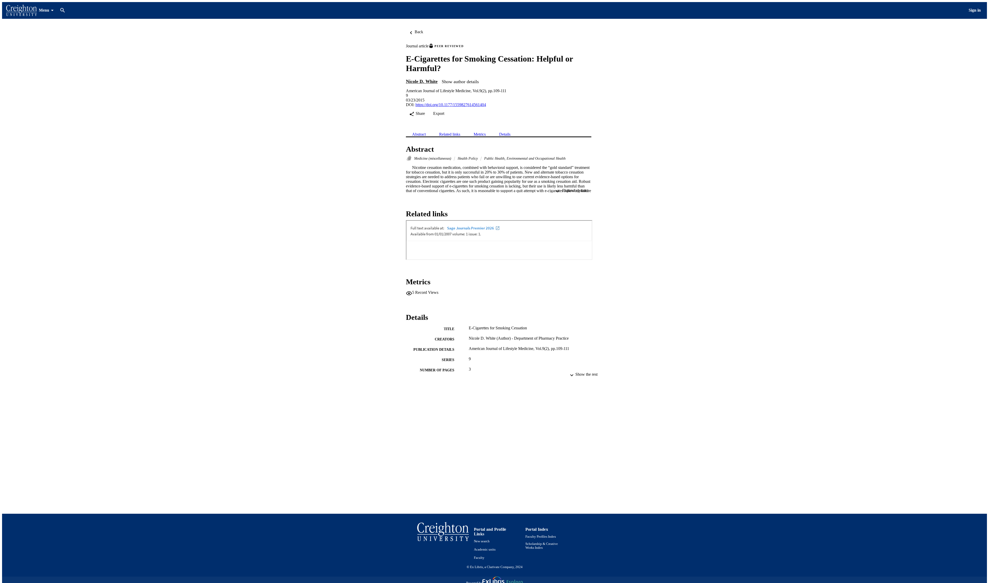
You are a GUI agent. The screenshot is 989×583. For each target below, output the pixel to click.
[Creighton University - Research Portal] (21, 10)
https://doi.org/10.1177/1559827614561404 (450, 104)
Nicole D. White (422, 81)
